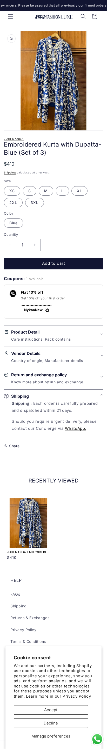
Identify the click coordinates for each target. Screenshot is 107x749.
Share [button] (14, 446)
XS (12, 191)
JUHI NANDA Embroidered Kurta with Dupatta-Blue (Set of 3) (28, 552)
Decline (51, 723)
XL (79, 191)
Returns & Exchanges (29, 617)
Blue (13, 223)
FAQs (15, 594)
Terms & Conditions (28, 641)
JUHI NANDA (14, 138)
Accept (50, 709)
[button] (10, 16)
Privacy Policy (77, 696)
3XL (34, 202)
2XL (13, 202)
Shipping (10, 172)
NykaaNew (33, 310)
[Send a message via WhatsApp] (97, 739)
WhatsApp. (75, 428)
